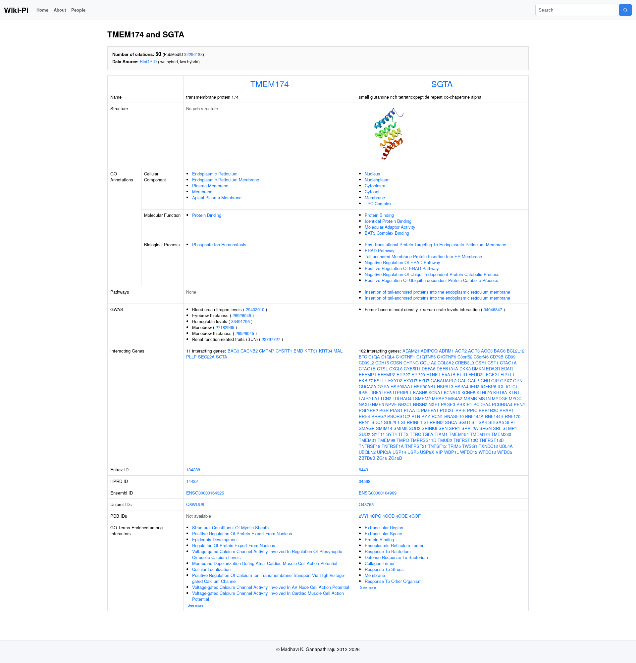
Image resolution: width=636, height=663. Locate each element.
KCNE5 (468, 392)
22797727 (271, 339)
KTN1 (513, 392)
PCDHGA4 (502, 404)
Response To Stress (384, 569)
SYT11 (378, 434)
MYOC (515, 398)
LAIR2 (365, 398)
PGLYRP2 (368, 410)
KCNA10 (452, 392)
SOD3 (414, 428)
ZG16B (395, 458)
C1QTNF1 (405, 357)
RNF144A (474, 416)
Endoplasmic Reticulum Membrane (225, 179)
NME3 (378, 404)
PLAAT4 (412, 410)
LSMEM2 (422, 398)
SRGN (485, 428)
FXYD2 (395, 380)
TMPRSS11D (423, 440)
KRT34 (325, 351)
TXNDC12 (488, 446)
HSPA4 (461, 386)
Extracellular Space (383, 533)
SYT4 (391, 434)
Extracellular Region (384, 527)
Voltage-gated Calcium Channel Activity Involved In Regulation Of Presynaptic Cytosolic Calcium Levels (267, 554)
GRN (517, 380)
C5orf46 (481, 357)
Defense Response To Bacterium (396, 557)
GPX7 (506, 380)
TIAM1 (441, 434)
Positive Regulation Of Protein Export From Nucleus (242, 533)
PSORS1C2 (398, 416)
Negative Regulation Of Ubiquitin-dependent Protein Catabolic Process (432, 274)
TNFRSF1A (393, 446)
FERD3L (476, 374)
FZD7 (424, 380)
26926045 (242, 315)
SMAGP (367, 428)
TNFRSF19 (369, 446)
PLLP (191, 357)
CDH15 (382, 362)
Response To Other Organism (393, 581)
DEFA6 (428, 368)
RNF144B (494, 416)
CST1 (493, 362)
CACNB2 (249, 351)
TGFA (427, 434)
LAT (376, 398)
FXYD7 (410, 380)
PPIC (472, 410)
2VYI (363, 516)
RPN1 (364, 422)
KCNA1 (436, 392)
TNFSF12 (437, 446)
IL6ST (364, 392)
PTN (415, 416)
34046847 (493, 309)
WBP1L (451, 452)
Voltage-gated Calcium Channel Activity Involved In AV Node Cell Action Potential (270, 587)
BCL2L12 (515, 351)
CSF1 (480, 362)
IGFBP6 (488, 386)
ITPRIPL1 (402, 392)
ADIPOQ (429, 351)
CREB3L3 (464, 362)
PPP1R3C (488, 410)
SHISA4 (479, 422)
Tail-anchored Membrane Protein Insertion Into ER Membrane (423, 256)
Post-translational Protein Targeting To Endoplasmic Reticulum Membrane (435, 244)
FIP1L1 (507, 374)
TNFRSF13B (491, 440)
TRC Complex (378, 203)
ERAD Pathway (380, 250)
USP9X (427, 452)
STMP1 (510, 428)
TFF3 (403, 434)
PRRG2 (378, 416)
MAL (338, 351)
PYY (425, 416)
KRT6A (500, 392)
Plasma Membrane (210, 185)
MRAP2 (439, 398)
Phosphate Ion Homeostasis (219, 244)
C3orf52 (464, 357)
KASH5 (420, 392)
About (60, 10)
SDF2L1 (391, 422)
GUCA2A (367, 386)
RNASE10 (454, 416)
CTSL (382, 368)
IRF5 (387, 392)
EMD (298, 351)
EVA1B (448, 374)
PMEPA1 (430, 410)
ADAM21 (410, 351)
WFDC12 (468, 452)
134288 (193, 469)
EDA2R (493, 368)
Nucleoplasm (377, 179)
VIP (439, 452)
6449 (363, 469)
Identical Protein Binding (388, 221)
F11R (462, 374)
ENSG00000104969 (378, 493)
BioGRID (148, 61)
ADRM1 (446, 351)
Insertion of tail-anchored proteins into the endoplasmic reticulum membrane (437, 292)
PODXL (447, 410)
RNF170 (512, 416)
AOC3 (487, 351)
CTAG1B (367, 368)
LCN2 (386, 398)
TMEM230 (501, 434)
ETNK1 (433, 374)
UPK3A (384, 452)
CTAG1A (508, 362)
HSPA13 (445, 386)
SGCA (451, 422)
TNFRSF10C (465, 440)
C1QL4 (388, 357)
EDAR (507, 368)
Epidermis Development (215, 539)
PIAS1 (396, 410)
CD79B (497, 357)
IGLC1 (512, 386)
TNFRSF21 (416, 446)
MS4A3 (455, 398)
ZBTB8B (367, 458)
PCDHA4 (482, 404)
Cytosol (372, 191)
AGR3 (474, 351)
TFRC (415, 434)
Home (42, 10)
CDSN (396, 362)
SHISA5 (496, 422)
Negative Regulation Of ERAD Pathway (402, 262)
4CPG (375, 516)
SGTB (464, 422)
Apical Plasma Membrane (216, 197)
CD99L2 (366, 362)
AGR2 (461, 351)
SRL (497, 428)
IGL (501, 386)
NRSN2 (420, 404)
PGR (384, 410)
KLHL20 (484, 392)
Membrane (202, 191)
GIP (495, 380)
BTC (363, 357)
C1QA (374, 357)
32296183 (193, 54)
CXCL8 (395, 368)
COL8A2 (446, 362)
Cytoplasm (375, 185)
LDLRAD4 (402, 398)
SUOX (365, 434)
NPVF (391, 404)
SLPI (510, 422)
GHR (485, 380)
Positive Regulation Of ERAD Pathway (402, 268)
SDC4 (377, 422)
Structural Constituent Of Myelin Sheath (230, 527)
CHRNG (411, 362)
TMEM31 (367, 440)
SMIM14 (384, 428)
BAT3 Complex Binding (387, 233)
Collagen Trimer (380, 563)
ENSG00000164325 (205, 493)
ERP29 (418, 374)
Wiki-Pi (16, 10)
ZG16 (382, 458)
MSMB (470, 398)
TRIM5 (454, 446)
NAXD (365, 404)
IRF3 (376, 392)
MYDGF (499, 398)
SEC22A (206, 357)
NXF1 (434, 404)
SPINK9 (429, 428)
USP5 (413, 452)
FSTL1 (380, 380)
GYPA (383, 386)
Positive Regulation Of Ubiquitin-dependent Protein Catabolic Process (431, 280)
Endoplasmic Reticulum (215, 173)
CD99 (510, 357)
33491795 (240, 321)
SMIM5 (400, 428)
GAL (462, 380)
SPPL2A (469, 428)
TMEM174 (269, 83)
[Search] (625, 10)
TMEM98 (386, 440)
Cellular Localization (211, 569)
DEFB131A (447, 368)
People (78, 10)
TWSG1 (469, 446)
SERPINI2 (434, 422)
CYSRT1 (284, 351)
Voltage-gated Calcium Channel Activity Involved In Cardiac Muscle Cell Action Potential (268, 596)
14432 (192, 481)
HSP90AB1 (425, 386)
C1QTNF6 (446, 357)
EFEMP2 (386, 374)
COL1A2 (428, 362)
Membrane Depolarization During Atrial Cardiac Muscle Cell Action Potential (264, 563)
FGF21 (492, 374)
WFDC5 (504, 452)
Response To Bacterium (388, 551)
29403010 (255, 309)
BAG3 (233, 351)
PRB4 (364, 416)
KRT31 (311, 351)
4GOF (415, 516)
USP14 (399, 452)
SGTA (442, 83)
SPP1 (454, 428)
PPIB (460, 410)
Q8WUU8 (195, 504)
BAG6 (499, 351)
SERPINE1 (411, 422)
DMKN (478, 368)
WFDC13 (487, 452)
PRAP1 (507, 410)
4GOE (402, 516)
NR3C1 (405, 404)
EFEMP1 (367, 374)
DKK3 (465, 368)
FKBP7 (366, 380)
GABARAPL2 (443, 380)
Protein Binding (206, 215)
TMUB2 (445, 440)
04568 (364, 481)
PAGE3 (448, 404)
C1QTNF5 (426, 357)
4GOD (389, 516)
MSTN (484, 398)
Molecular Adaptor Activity (390, 227)
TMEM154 (459, 434)
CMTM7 (266, 351)
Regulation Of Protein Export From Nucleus (233, 545)
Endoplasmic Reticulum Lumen (394, 545)
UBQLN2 (367, 452)
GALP (473, 380)
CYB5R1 (412, 368)
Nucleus (372, 173)
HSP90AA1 (401, 386)
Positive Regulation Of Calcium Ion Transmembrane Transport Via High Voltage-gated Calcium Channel (268, 578)
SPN (443, 428)
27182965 (225, 327)
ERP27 (403, 374)
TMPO (403, 440)
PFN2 (519, 404)
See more (195, 605)
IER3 (474, 386)
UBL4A (506, 446)
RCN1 (437, 416)
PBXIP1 (464, 404)
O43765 (366, 504)
